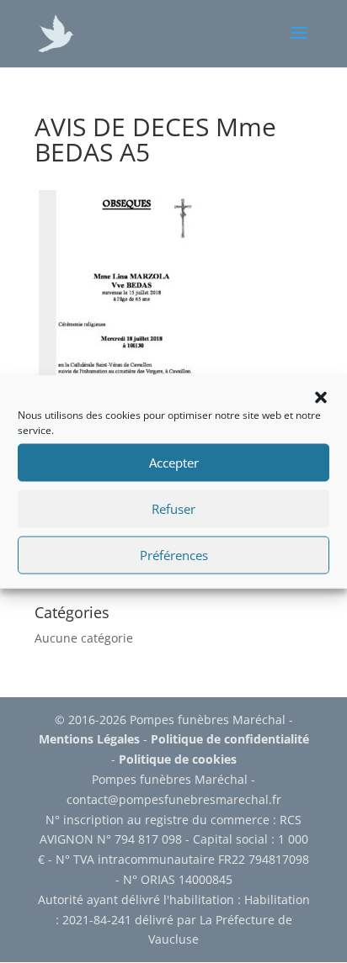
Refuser (173, 508)
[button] (320, 397)
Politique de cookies (178, 759)
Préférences (174, 555)
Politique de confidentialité (230, 739)
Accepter (174, 462)
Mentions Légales (89, 739)
